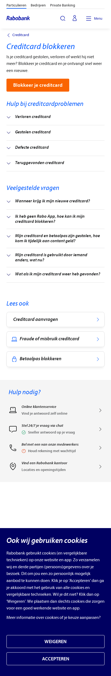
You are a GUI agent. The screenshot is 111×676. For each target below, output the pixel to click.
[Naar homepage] (18, 18)
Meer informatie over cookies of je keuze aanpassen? (53, 617)
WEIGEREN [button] (55, 641)
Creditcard (20, 35)
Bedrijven (38, 5)
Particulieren (16, 5)
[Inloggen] (74, 18)
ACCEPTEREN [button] (55, 659)
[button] (55, 431)
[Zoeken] (62, 18)
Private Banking (62, 5)
